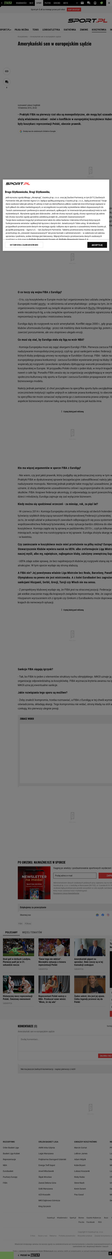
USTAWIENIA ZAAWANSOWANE (24, 245)
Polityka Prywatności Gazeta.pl (43, 239)
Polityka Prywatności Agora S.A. (74, 239)
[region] (56, 215)
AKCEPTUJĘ (97, 245)
